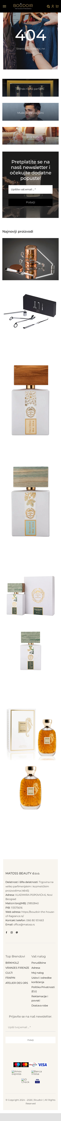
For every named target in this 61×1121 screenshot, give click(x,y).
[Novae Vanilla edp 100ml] (30, 760)
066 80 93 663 (35, 920)
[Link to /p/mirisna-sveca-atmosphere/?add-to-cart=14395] (55, 695)
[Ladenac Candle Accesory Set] (30, 287)
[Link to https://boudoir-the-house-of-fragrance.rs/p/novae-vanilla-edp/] (48, 834)
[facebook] (6, 932)
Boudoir (38, 1100)
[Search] (48, 6)
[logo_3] (23, 3)
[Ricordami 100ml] (30, 501)
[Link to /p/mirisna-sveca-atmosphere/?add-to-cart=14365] (55, 834)
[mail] (17, 932)
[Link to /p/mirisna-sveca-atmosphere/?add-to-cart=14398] (55, 556)
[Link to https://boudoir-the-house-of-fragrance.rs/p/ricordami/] (48, 556)
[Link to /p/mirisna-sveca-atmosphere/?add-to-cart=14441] (55, 354)
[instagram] (12, 932)
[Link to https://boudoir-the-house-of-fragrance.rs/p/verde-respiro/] (48, 695)
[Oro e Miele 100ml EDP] (30, 400)
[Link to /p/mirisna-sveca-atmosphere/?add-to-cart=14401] (55, 455)
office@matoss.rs (24, 924)
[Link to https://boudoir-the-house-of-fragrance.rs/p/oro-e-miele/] (48, 455)
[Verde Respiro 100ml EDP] (30, 621)
